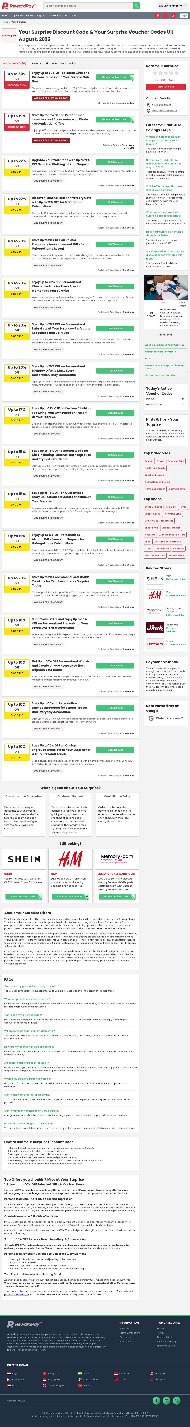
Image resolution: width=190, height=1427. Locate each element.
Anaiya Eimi (128, 103)
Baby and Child (177, 488)
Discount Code (61, 63)
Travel (160, 461)
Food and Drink (176, 461)
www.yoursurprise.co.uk (164, 110)
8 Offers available (175, 615)
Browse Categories (36, 15)
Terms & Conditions (130, 1332)
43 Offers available (170, 630)
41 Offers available (175, 579)
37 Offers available (176, 595)
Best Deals (70, 15)
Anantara (150, 534)
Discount (37, 63)
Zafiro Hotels (162, 548)
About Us (124, 1328)
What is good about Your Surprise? (164, 344)
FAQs (148, 358)
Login (184, 15)
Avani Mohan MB (129, 146)
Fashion (149, 461)
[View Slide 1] (160, 334)
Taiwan (123, 1379)
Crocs (148, 548)
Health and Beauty (155, 468)
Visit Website (166, 86)
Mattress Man (176, 555)
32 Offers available (176, 644)
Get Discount (115, 162)
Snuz (147, 541)
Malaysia (160, 1373)
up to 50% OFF (59, 1230)
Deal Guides (55, 15)
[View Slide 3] (168, 334)
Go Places (178, 548)
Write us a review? (169, 718)
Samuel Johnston (171, 527)
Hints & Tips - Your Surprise (160, 375)
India (86, 1373)
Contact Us (125, 1337)
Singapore (54, 1379)
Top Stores (17, 15)
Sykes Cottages (153, 506)
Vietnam (88, 1385)
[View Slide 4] (171, 334)
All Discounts (12, 63)
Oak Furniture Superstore (167, 541)
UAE (14, 1385)
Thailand (160, 1379)
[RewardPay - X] (173, 15)
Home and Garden (155, 488)
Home (5, 15)
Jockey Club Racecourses (159, 520)
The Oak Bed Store (155, 555)
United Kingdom (173, 5)
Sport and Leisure (154, 474)
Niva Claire (128, 185)
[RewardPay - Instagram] (165, 15)
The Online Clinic (172, 513)
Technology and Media (157, 481)
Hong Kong (54, 1373)
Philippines (18, 1379)
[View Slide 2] (164, 334)
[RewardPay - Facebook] (157, 15)
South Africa (90, 1379)
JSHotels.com (152, 513)
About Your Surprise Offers (160, 351)
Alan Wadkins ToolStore (172, 534)
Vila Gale (171, 506)
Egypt (15, 1373)
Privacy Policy (127, 1341)
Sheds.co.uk (151, 527)
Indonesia (124, 1373)
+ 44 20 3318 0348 (161, 105)
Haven (183, 506)
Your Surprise (18, 22)
